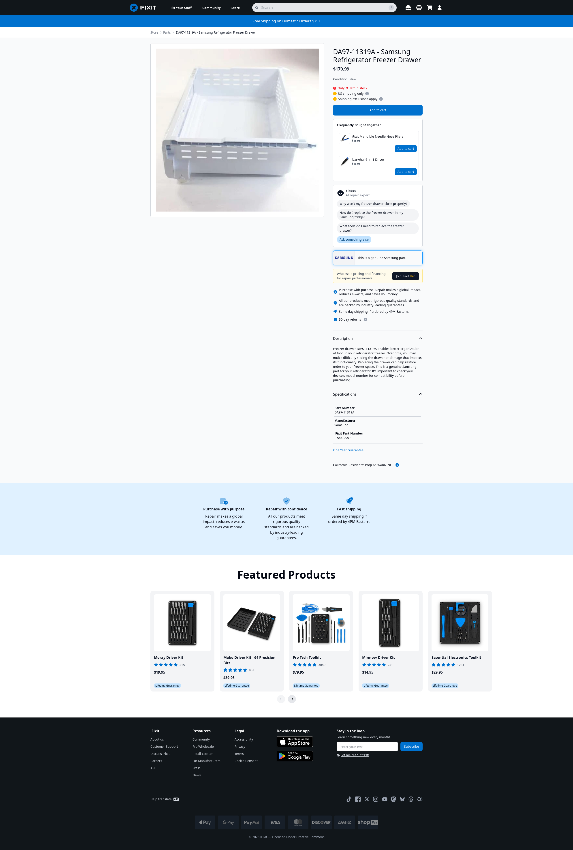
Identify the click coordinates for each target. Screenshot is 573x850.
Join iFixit (405, 276)
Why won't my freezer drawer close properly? (373, 203)
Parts (167, 32)
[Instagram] (375, 799)
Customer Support (164, 746)
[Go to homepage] (145, 8)
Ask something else (354, 239)
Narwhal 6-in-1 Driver (368, 159)
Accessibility (244, 739)
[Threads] (411, 799)
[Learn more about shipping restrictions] (367, 93)
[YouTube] (384, 799)
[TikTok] (349, 799)
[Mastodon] (393, 799)
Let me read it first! (355, 755)
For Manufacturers (206, 761)
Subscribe (411, 746)
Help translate (161, 799)
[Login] (439, 7)
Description (343, 338)
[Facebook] (358, 799)
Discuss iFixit (160, 754)
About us (157, 739)
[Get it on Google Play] (295, 756)
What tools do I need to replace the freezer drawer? (372, 228)
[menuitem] (181, 7)
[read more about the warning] (397, 465)
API (152, 768)
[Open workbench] (408, 7)
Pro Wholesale (203, 746)
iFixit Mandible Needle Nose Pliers (377, 136)
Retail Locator (202, 754)
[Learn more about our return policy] (365, 319)
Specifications (345, 394)
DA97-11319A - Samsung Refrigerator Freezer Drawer (216, 32)
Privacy (240, 746)
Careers (156, 761)
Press (196, 768)
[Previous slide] (281, 699)
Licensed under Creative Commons (298, 837)
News (196, 775)
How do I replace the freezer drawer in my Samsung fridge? (371, 214)
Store (154, 32)
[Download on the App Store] (295, 741)
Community (201, 739)
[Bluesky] (402, 799)
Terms (239, 754)
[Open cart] (429, 7)
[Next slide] (292, 699)
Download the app (293, 730)
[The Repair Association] (420, 799)
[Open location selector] (419, 7)
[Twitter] (367, 799)
